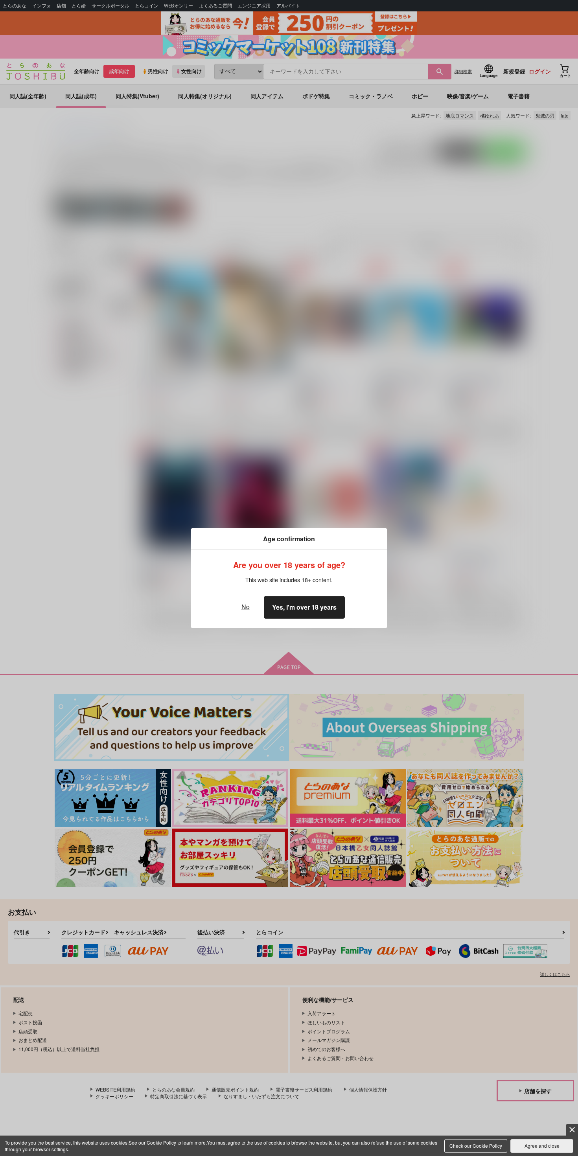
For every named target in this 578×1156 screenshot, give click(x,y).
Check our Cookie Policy (475, 1145)
